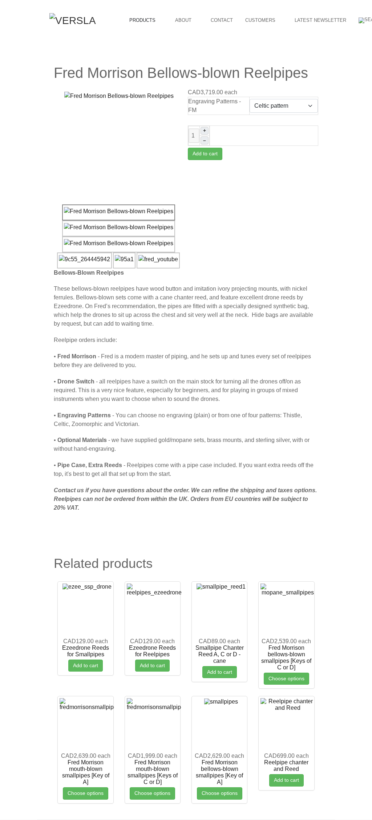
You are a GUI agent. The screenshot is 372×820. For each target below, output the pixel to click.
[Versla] (72, 19)
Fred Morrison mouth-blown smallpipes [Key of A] (85, 772)
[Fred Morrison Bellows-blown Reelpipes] (119, 95)
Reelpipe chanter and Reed (286, 765)
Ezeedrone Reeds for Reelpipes (152, 651)
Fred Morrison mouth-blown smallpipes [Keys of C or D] (153, 772)
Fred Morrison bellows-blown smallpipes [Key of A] (219, 772)
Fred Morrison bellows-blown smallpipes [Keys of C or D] (286, 657)
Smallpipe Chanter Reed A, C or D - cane (219, 654)
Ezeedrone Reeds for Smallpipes (85, 651)
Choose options (286, 678)
